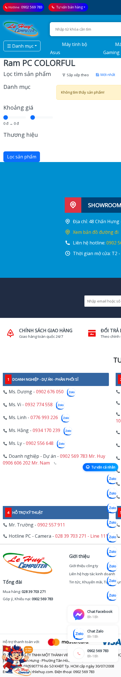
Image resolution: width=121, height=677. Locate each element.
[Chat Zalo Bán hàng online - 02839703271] (112, 479)
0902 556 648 (39, 443)
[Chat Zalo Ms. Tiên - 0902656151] (112, 581)
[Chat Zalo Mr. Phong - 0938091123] (112, 566)
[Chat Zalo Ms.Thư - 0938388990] (112, 552)
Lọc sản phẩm (21, 157)
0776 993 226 (44, 418)
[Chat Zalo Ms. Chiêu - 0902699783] (112, 596)
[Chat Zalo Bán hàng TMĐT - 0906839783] (112, 493)
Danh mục (16, 87)
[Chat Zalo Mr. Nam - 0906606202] (112, 523)
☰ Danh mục (20, 46)
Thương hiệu (20, 134)
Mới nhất (107, 74)
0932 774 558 (39, 405)
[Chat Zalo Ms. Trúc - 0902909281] (112, 537)
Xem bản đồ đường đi (95, 232)
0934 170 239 (46, 431)
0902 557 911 (51, 525)
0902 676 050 (50, 392)
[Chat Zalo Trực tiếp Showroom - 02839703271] (112, 508)
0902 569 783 (31, 7)
